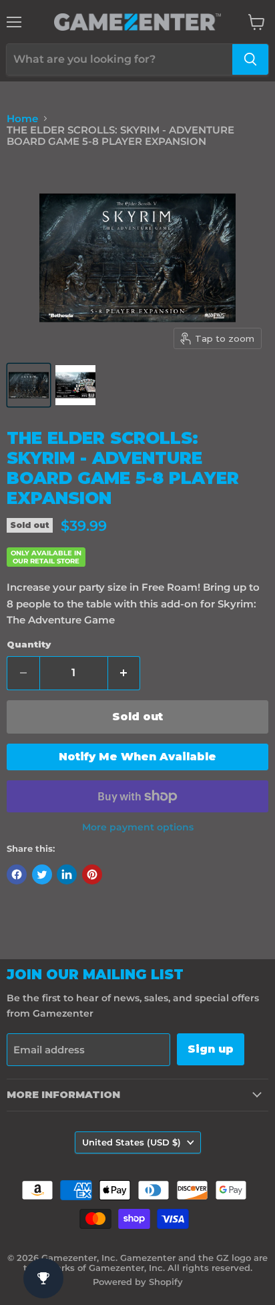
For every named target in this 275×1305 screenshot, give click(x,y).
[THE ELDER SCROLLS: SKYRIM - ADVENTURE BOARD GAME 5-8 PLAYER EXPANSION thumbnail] (28, 385)
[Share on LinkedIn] (67, 874)
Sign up (211, 1049)
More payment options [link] (138, 827)
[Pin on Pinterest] (92, 874)
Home (22, 118)
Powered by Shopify (138, 1281)
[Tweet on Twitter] (42, 874)
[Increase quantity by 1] (124, 673)
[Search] (250, 59)
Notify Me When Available (137, 756)
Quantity (29, 644)
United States (131, 1142)
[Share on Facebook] (17, 874)
